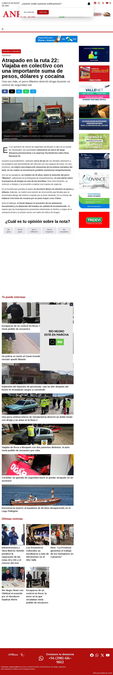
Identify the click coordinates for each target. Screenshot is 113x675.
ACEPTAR (43, 12)
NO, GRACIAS (29, 12)
